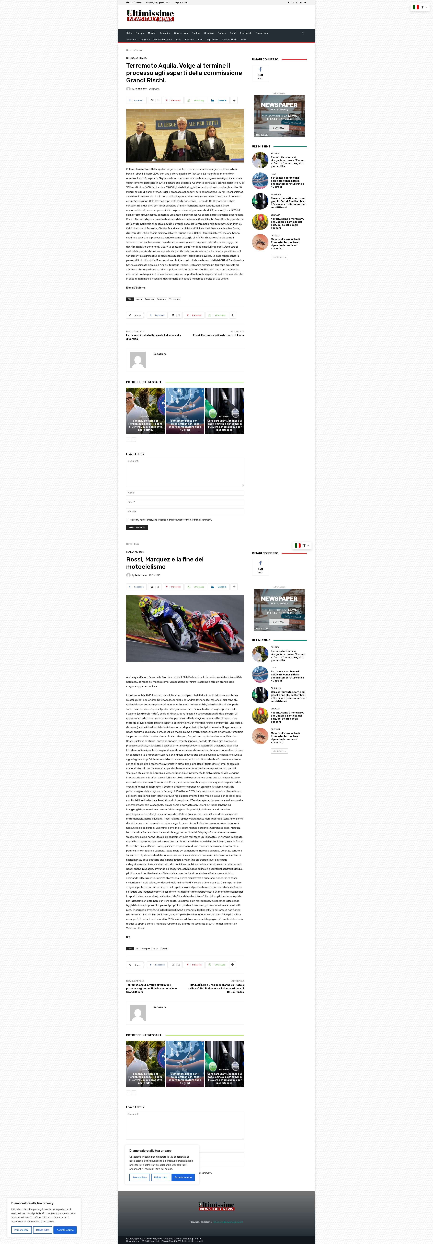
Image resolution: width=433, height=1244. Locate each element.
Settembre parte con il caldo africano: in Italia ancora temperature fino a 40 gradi (184, 425)
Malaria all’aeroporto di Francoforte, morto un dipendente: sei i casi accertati (285, 244)
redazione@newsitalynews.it (228, 1222)
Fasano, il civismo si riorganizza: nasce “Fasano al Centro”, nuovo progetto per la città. (145, 425)
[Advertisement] (244, 17)
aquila (139, 299)
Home (129, 50)
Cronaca (138, 50)
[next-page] (134, 439)
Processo (149, 299)
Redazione (141, 89)
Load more (278, 257)
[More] (234, 100)
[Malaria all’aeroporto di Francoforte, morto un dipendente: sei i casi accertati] (260, 242)
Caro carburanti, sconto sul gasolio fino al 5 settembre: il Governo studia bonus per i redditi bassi (224, 425)
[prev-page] (128, 439)
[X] (297, 3)
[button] (303, 33)
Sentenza (161, 299)
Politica (145, 417)
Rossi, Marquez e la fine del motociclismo (218, 335)
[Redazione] (129, 89)
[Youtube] (305, 3)
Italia (143, 58)
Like (260, 67)
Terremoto (174, 299)
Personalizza (21, 1229)
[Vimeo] (301, 3)
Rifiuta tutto (42, 1229)
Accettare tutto (65, 1229)
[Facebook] (289, 3)
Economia (224, 417)
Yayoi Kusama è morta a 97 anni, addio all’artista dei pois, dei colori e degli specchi (287, 223)
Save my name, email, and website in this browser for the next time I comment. (171, 520)
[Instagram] (293, 3)
